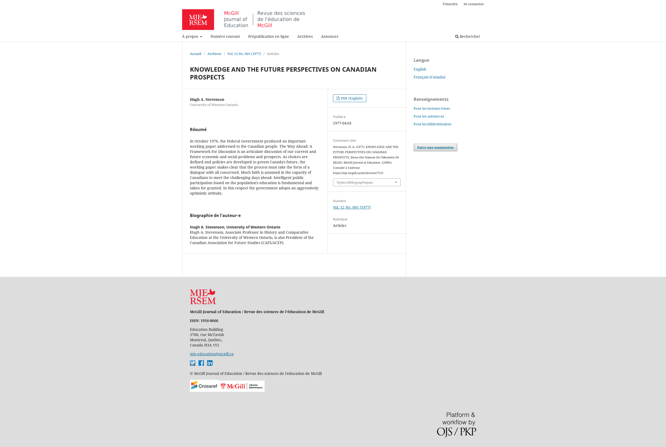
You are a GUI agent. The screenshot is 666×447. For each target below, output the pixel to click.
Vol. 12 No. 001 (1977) (244, 53)
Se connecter (474, 4)
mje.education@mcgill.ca (212, 353)
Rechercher (469, 36)
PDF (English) (351, 98)
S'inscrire (450, 4)
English (420, 69)
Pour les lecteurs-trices (432, 108)
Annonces (329, 36)
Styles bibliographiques (355, 182)
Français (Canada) (429, 76)
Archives (305, 36)
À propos (190, 36)
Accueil (195, 53)
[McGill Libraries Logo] (242, 390)
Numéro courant (225, 36)
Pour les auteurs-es (429, 116)
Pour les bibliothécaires (432, 124)
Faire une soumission (435, 147)
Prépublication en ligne (268, 36)
